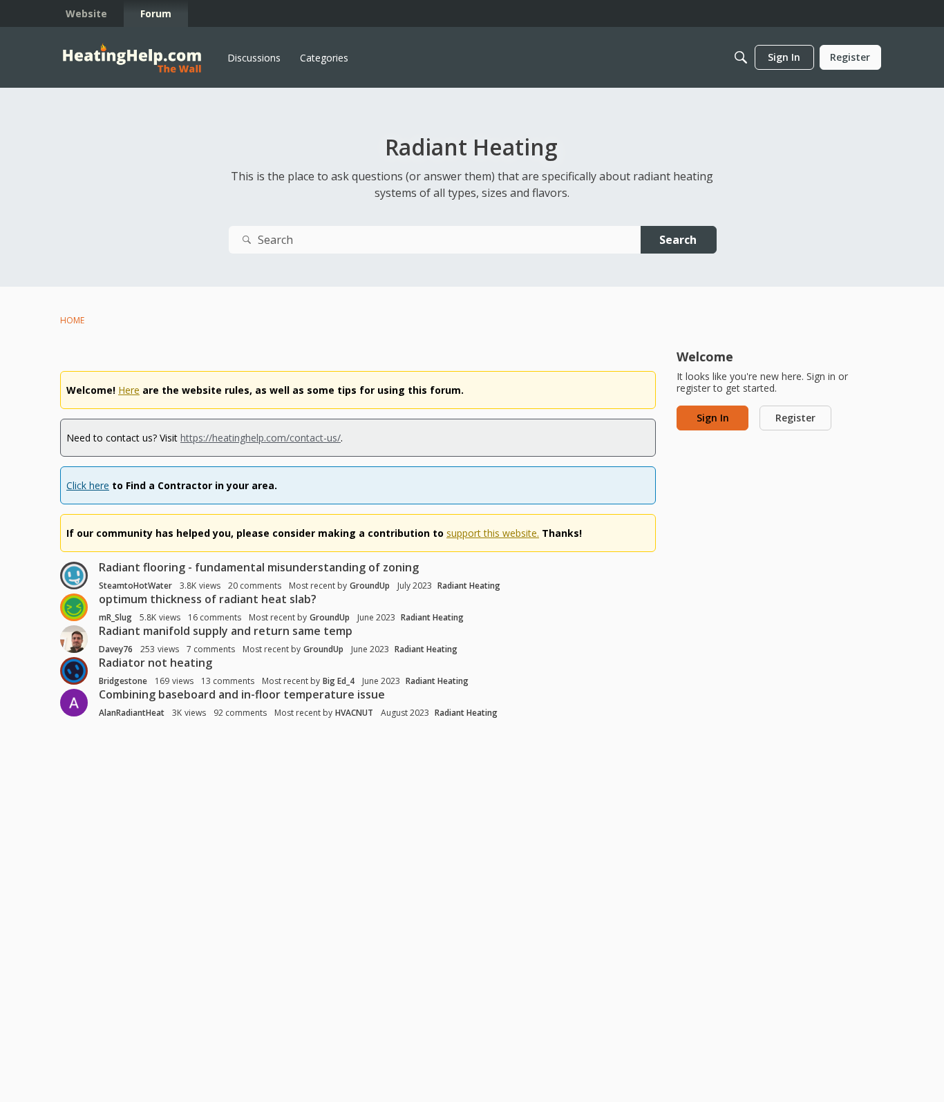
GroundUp (370, 585)
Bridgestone (123, 681)
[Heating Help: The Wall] (132, 58)
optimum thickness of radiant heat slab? (208, 599)
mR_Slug (115, 617)
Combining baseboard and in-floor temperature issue (242, 694)
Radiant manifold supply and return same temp (225, 630)
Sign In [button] (713, 417)
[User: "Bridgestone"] (74, 671)
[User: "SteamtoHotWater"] (74, 575)
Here (129, 390)
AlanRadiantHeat (131, 713)
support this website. (492, 533)
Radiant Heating (468, 585)
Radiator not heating (155, 662)
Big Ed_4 (339, 681)
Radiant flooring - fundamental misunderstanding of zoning (259, 567)
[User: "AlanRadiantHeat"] (74, 702)
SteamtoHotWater (135, 585)
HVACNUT (354, 713)
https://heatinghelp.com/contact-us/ (260, 437)
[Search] (740, 57)
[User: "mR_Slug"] (74, 607)
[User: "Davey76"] (74, 639)
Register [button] (795, 417)
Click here (87, 485)
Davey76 (116, 649)
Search (678, 239)
